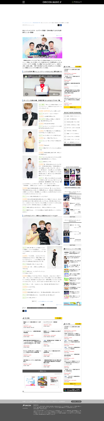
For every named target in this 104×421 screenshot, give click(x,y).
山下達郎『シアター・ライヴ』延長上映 (74, 139)
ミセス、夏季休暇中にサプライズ (73, 142)
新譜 (45, 307)
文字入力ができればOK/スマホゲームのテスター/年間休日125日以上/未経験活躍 (72, 100)
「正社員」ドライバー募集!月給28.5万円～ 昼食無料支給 (72, 77)
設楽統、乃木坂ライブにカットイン (73, 116)
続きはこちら (43, 371)
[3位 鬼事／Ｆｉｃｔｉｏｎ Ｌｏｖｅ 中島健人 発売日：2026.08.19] (72, 213)
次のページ (58, 35)
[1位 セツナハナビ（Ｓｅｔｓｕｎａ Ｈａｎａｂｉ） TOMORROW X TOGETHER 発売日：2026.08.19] (72, 200)
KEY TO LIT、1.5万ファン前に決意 (73, 127)
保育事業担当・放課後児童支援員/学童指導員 (72, 84)
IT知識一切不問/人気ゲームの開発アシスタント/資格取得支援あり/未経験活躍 (72, 334)
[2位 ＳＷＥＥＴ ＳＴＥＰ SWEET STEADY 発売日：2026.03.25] (72, 207)
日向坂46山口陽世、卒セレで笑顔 (73, 121)
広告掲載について (36, 401)
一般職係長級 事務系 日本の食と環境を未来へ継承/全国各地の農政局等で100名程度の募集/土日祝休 (72, 91)
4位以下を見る (72, 216)
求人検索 (59, 318)
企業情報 (79, 401)
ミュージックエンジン (51, 307)
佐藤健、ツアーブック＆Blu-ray (73, 133)
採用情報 (74, 401)
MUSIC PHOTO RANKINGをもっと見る (72, 187)
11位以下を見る (73, 144)
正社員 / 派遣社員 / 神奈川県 (32, 325)
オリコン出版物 (29, 401)
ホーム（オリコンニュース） (27, 22)
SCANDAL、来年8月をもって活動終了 (74, 124)
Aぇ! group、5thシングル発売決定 (73, 136)
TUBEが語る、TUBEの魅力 (72, 130)
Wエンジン (40, 307)
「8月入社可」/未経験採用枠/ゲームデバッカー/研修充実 (72, 348)
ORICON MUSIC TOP (36, 22)
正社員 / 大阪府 (52, 343)
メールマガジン (48, 401)
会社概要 (24, 401)
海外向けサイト (55, 401)
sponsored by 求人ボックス (77, 385)
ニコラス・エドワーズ (32, 307)
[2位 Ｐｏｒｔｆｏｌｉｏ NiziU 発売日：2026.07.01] (72, 235)
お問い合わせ (43, 401)
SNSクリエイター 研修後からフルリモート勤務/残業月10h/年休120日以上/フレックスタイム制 (72, 362)
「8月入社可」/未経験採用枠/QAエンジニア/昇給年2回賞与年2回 (72, 341)
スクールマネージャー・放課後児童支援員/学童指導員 (72, 355)
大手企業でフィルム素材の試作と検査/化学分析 (72, 70)
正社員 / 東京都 (50, 324)
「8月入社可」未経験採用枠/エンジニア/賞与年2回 (72, 377)
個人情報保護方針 (62, 401)
